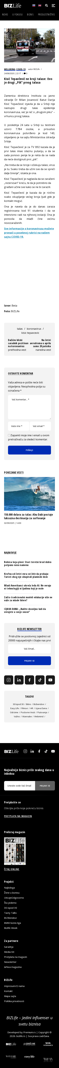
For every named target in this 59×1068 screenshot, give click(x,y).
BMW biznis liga (12, 922)
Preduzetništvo (46, 14)
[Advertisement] (29, 271)
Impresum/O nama (14, 986)
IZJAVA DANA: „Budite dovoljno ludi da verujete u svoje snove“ (25, 610)
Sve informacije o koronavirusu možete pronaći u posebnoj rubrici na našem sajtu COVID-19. (29, 233)
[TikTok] (40, 680)
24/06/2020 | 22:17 (12, 73)
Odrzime (14, 712)
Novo (5, 14)
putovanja (42, 712)
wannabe (27, 716)
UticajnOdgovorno (14, 897)
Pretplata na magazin (15, 956)
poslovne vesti (28, 712)
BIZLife (37, 69)
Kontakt (8, 991)
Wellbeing (9, 69)
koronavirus (34, 328)
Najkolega (9, 887)
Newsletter (10, 961)
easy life (14, 708)
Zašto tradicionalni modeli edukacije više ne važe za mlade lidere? (28, 599)
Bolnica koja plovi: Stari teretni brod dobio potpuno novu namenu (27, 563)
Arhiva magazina (13, 967)
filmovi (24, 708)
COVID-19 (20, 69)
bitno (28, 704)
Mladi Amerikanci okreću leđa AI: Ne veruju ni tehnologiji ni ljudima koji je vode (27, 587)
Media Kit (9, 951)
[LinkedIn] (19, 680)
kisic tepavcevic (30, 333)
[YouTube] (50, 680)
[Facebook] (29, 680)
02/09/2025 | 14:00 (12, 523)
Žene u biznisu (12, 892)
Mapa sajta (10, 996)
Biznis (30, 14)
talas (20, 328)
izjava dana (41, 708)
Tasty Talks (10, 912)
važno (17, 716)
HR (31, 708)
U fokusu (17, 14)
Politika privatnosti (14, 1001)
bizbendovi (39, 704)
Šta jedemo (10, 902)
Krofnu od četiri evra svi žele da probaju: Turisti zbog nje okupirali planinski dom (26, 575)
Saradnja (8, 946)
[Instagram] (8, 680)
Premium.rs (29, 1032)
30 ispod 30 (18, 704)
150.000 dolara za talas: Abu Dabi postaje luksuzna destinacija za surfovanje (28, 516)
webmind (38, 716)
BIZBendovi (10, 917)
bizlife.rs (20, 1036)
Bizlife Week (10, 927)
